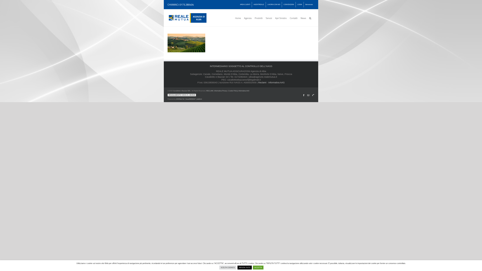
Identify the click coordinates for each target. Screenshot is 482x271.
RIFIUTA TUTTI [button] (244, 267)
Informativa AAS (276, 82)
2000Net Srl (180, 99)
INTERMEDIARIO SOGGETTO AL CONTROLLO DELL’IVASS (241, 66)
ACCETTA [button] (258, 267)
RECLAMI (209, 91)
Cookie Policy (233, 91)
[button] (310, 18)
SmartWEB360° (193, 99)
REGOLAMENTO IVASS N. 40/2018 (182, 95)
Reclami (262, 82)
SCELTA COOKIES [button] (228, 267)
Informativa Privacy (220, 91)
